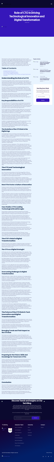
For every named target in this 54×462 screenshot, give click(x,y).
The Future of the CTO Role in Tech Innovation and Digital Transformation (17, 74)
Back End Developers (18, 440)
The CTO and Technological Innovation (10, 72)
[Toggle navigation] (51, 4)
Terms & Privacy (49, 452)
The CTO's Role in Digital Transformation (11, 73)
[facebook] (46, 456)
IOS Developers (17, 445)
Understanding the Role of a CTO (9, 71)
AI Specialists (17, 435)
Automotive (30, 432)
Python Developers (18, 432)
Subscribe (43, 100)
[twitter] (48, 456)
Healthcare (30, 435)
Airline (29, 427)
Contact (43, 425)
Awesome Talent (19, 425)
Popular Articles (36, 59)
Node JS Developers (18, 427)
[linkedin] (43, 456)
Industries (30, 425)
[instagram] (51, 456)
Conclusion (5, 75)
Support (42, 427)
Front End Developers (18, 437)
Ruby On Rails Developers (19, 443)
